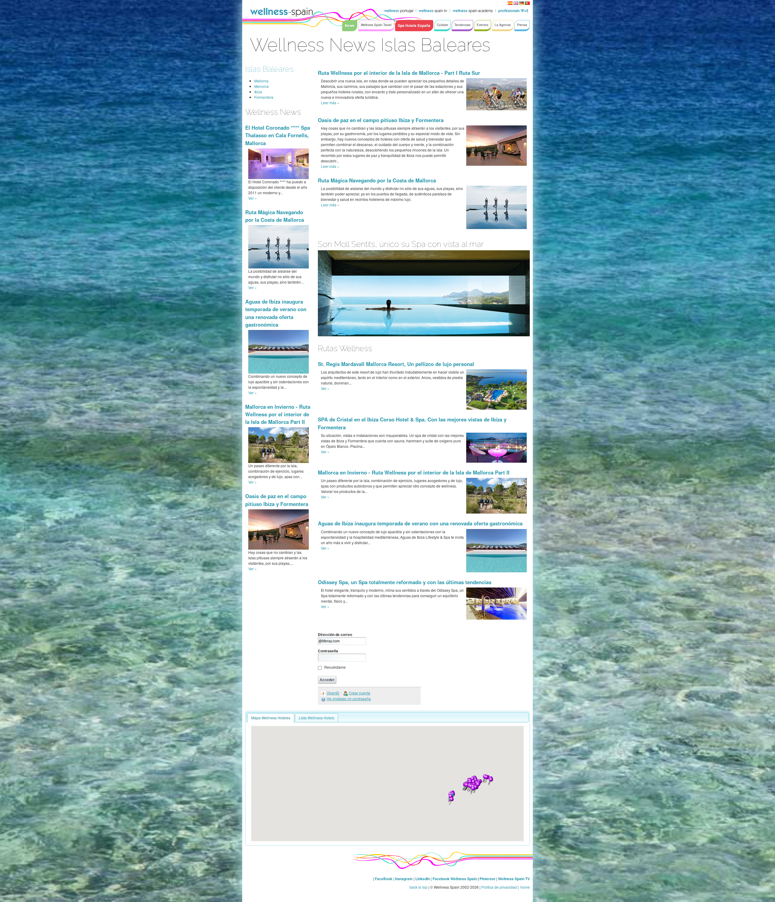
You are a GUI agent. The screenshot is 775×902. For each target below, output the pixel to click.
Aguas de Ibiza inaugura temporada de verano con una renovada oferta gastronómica (275, 313)
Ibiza (258, 91)
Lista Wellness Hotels (316, 717)
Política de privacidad (499, 887)
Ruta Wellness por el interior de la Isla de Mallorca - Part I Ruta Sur (399, 72)
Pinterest (488, 878)
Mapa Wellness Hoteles (270, 717)
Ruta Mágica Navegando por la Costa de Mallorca (274, 215)
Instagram (404, 878)
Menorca (261, 86)
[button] (466, 786)
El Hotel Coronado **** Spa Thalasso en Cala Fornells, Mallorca (277, 135)
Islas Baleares (269, 69)
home (524, 887)
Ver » (252, 198)
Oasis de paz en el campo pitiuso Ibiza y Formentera (276, 499)
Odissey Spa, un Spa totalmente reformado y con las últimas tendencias (404, 582)
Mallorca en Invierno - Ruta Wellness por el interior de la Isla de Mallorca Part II (277, 414)
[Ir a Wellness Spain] (281, 12)
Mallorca (261, 80)
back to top (418, 887)
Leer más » (330, 102)
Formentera (263, 97)
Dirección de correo (335, 634)
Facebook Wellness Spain (455, 878)
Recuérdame (335, 667)
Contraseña (328, 651)
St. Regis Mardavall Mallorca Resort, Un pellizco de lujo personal (396, 364)
